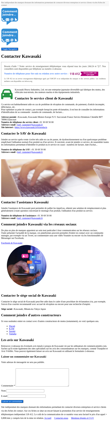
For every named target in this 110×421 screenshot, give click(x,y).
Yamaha (12, 334)
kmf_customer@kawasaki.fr (30, 125)
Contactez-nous (61, 418)
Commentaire (8, 385)
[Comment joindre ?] (9, 24)
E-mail (4, 396)
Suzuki (12, 331)
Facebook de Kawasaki (11, 243)
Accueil (47, 418)
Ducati (12, 326)
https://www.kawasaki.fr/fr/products (31, 127)
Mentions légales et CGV (82, 418)
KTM (11, 328)
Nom (3, 390)
